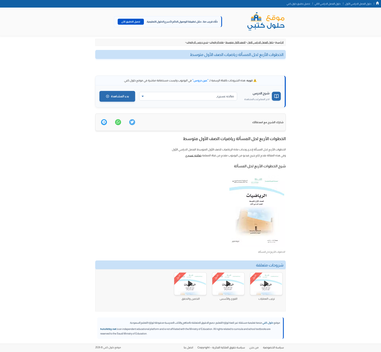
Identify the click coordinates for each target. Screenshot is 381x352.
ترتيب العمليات (266, 298)
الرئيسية (279, 42)
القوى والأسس (228, 298)
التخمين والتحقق (191, 298)
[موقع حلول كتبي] (266, 22)
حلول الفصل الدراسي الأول (358, 3)
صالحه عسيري (193, 155)
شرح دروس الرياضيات (197, 42)
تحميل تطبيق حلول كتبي (298, 3)
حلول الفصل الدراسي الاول (260, 42)
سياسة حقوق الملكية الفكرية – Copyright (221, 347)
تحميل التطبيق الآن (130, 21)
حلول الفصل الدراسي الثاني (328, 3)
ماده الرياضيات (217, 42)
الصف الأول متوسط (235, 42)
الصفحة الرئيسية (377, 3)
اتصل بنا (188, 347)
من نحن (254, 347)
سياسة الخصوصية (273, 347)
